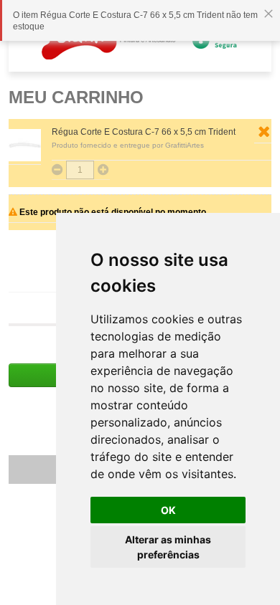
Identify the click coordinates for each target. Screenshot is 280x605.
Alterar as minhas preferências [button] (168, 547)
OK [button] (168, 510)
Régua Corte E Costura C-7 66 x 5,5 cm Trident (143, 132)
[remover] (264, 131)
